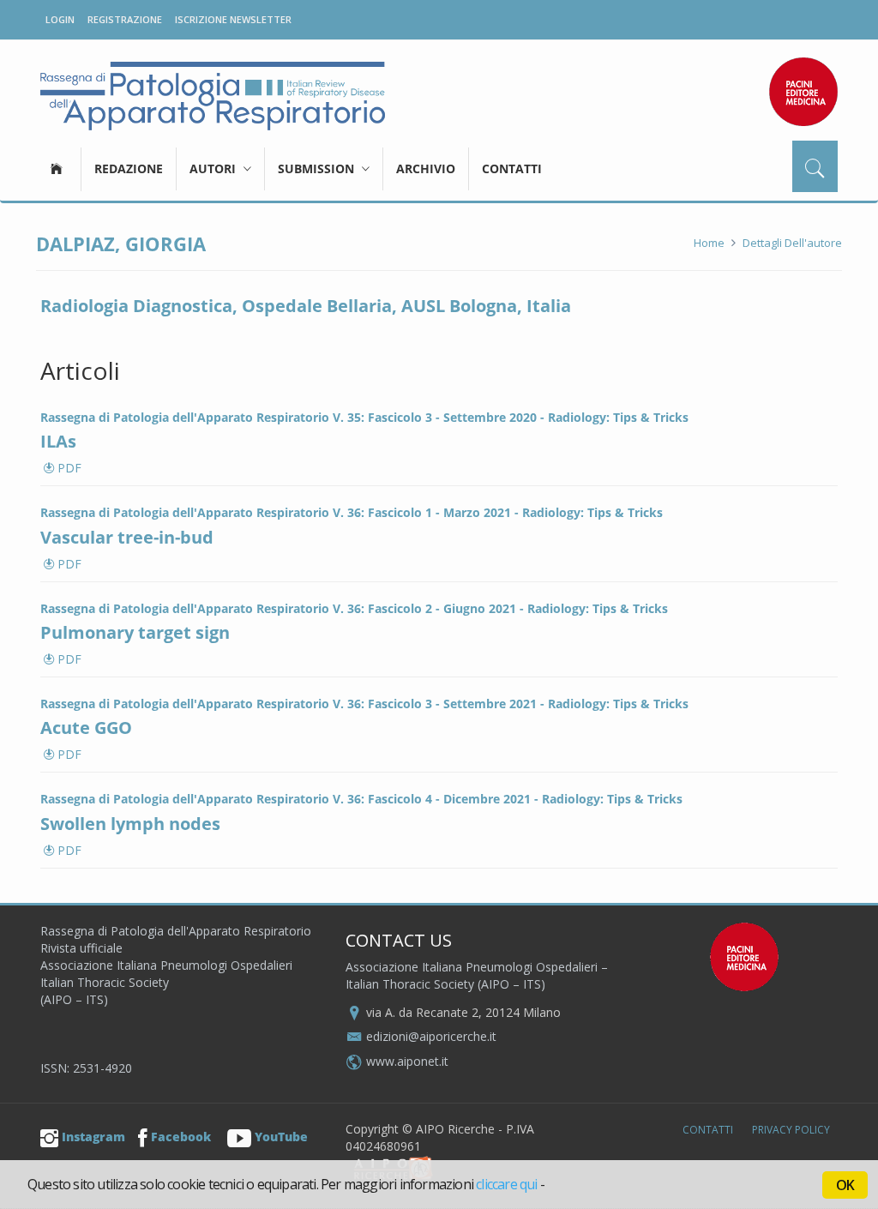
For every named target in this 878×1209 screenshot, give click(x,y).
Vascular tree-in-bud (126, 537)
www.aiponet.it (407, 1061)
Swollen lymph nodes (130, 823)
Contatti (512, 168)
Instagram (93, 1136)
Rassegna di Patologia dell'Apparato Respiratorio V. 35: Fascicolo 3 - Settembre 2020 (288, 417)
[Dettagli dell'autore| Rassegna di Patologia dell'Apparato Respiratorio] (212, 96)
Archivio (425, 168)
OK (845, 1185)
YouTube (281, 1136)
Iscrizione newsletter (233, 19)
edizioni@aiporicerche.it (431, 1036)
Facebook (181, 1136)
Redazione (128, 168)
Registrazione (124, 19)
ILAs (58, 441)
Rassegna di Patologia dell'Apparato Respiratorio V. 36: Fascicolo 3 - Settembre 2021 (288, 703)
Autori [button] (214, 168)
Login (60, 19)
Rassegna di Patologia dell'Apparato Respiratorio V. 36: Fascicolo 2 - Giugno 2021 (278, 608)
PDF (67, 468)
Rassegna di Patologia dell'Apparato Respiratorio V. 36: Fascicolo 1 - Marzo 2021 (275, 512)
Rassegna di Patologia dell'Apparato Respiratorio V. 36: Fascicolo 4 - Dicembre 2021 (285, 799)
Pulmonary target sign (135, 632)
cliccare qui (506, 1184)
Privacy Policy (791, 1129)
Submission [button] (318, 168)
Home (709, 242)
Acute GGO (86, 727)
